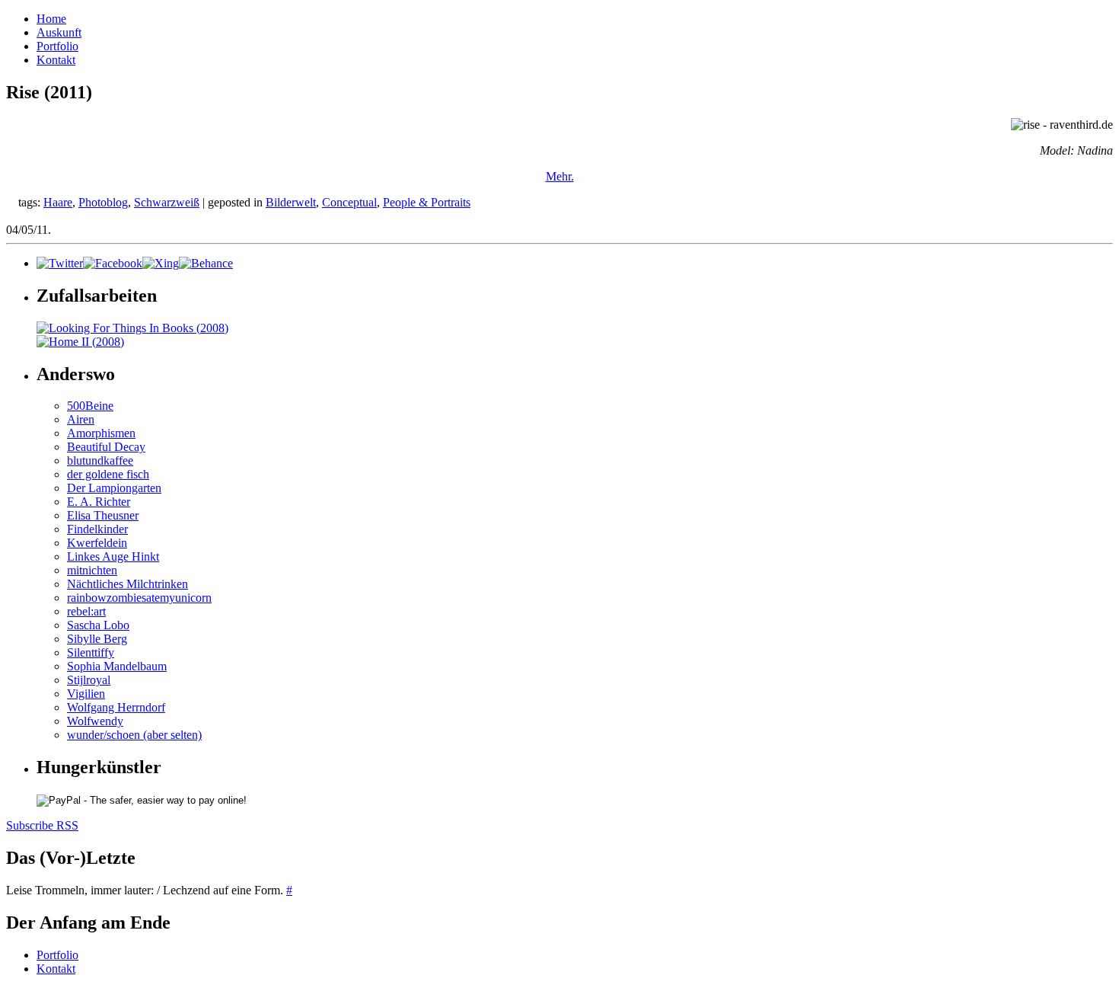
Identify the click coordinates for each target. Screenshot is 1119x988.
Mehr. (560, 176)
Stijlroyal (88, 679)
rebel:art (86, 611)
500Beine (90, 405)
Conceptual (349, 202)
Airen (80, 419)
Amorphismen (101, 433)
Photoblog (103, 202)
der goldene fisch (108, 474)
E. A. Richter (98, 501)
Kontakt (56, 59)
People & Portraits (426, 202)
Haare (57, 202)
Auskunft (59, 32)
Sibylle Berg (97, 638)
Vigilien (86, 693)
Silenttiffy (90, 652)
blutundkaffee (100, 460)
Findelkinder (97, 529)
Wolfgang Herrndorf (116, 707)
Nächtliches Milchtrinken (127, 583)
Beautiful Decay (106, 446)
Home (51, 18)
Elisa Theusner (103, 515)
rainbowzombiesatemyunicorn (139, 597)
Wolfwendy (95, 721)
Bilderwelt (291, 202)
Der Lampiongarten (114, 487)
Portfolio (57, 46)
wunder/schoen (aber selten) (134, 734)
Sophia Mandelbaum (117, 666)
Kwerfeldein (97, 542)
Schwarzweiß (166, 202)
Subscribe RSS (42, 825)
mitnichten (92, 570)
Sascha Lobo (98, 625)
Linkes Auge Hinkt (113, 556)
